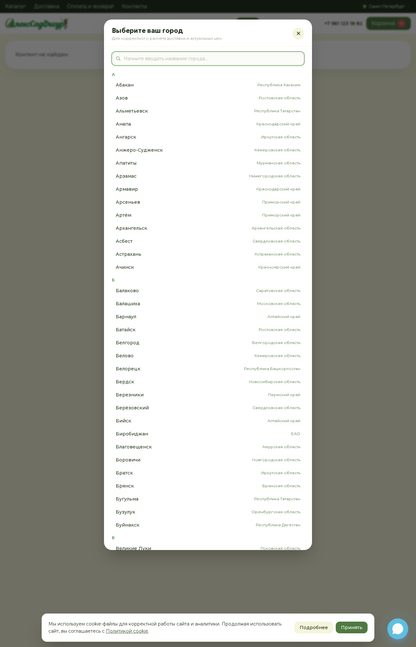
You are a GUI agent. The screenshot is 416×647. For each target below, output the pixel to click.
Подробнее (314, 627)
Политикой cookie (127, 631)
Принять (351, 627)
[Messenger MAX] (397, 628)
